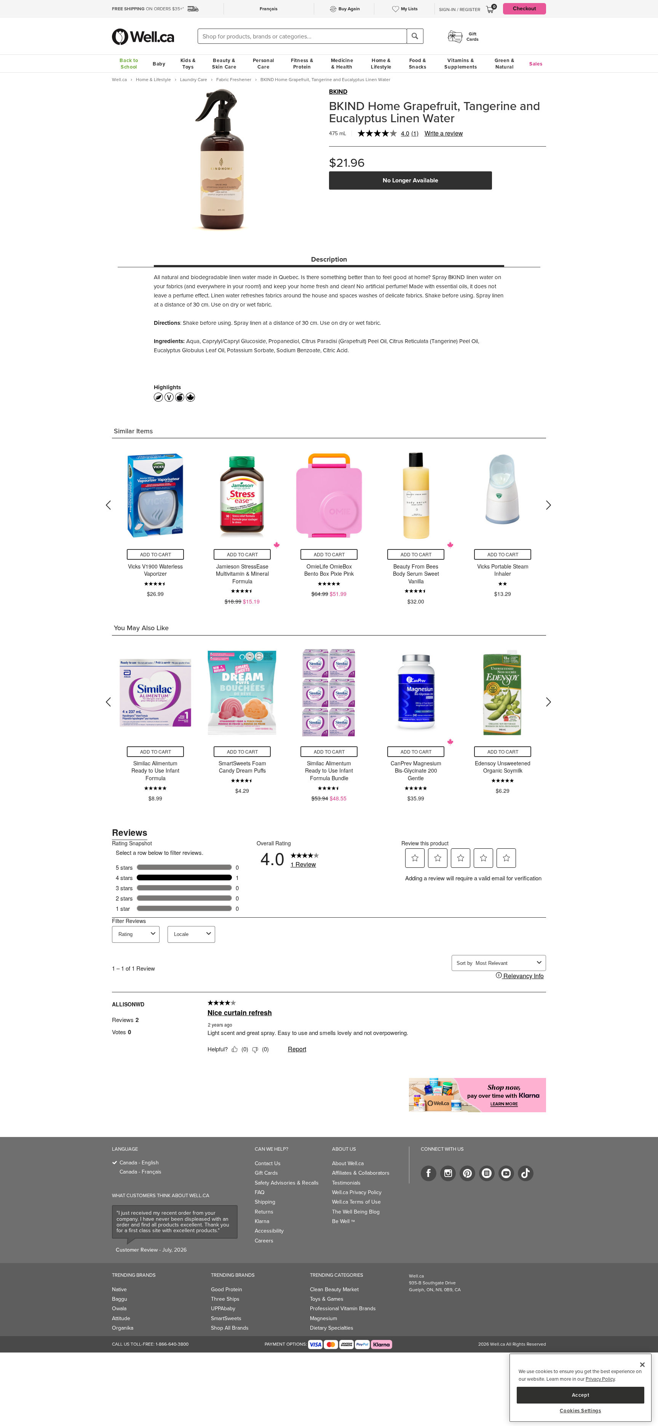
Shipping (265, 1202)
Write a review (444, 133)
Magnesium (323, 1318)
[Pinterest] (467, 1173)
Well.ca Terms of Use (356, 1202)
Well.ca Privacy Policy (357, 1192)
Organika (122, 1328)
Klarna (262, 1221)
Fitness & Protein (302, 63)
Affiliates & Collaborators (361, 1173)
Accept (580, 1394)
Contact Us (268, 1163)
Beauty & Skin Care (224, 63)
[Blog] (487, 1173)
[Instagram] (448, 1173)
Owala (119, 1309)
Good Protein (226, 1289)
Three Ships (225, 1299)
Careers (264, 1241)
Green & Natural (504, 63)
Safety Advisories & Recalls (287, 1183)
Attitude (121, 1318)
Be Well (343, 1221)
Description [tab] (329, 259)
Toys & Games (326, 1299)
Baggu (119, 1299)
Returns (264, 1212)
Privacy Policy (600, 1379)
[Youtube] (506, 1173)
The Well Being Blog (356, 1212)
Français (269, 8)
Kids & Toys (188, 63)
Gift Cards (266, 1173)
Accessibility (269, 1231)
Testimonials (346, 1183)
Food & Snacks (417, 63)
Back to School (129, 63)
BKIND (338, 92)
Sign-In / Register (459, 9)
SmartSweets (226, 1318)
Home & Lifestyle (381, 63)
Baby (159, 64)
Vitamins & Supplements (460, 63)
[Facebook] (428, 1173)
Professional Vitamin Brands (343, 1309)
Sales (536, 64)
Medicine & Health (342, 63)
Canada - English (139, 1163)
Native (119, 1289)
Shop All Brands (230, 1328)
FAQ (260, 1192)
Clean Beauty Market (334, 1289)
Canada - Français (140, 1172)
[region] (580, 1387)
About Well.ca (348, 1163)
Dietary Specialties (331, 1328)
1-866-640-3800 (172, 1344)
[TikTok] (525, 1173)
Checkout (524, 9)
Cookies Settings (580, 1410)
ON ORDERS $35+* (148, 8)
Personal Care (264, 63)
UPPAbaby (223, 1309)
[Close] (642, 1364)
